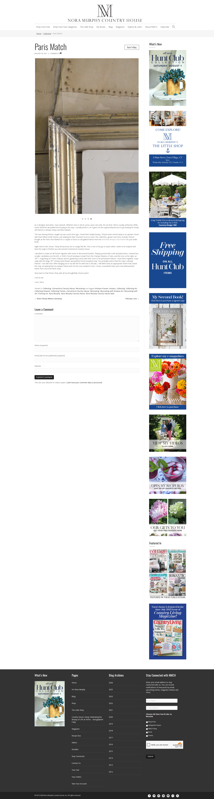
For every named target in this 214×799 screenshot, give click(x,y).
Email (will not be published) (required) (50, 355)
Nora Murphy (54, 293)
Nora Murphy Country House (73, 293)
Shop (74, 703)
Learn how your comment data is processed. (84, 382)
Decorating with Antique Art (111, 291)
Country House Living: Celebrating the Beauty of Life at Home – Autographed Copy (87, 719)
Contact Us (76, 763)
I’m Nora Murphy (78, 689)
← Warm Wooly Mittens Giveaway (48, 298)
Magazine (120, 27)
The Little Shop (86, 27)
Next (142, 138)
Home (74, 682)
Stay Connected (78, 756)
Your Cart (75, 770)
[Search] (173, 26)
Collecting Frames (58, 291)
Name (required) (41, 345)
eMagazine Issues (154, 725)
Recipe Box (76, 736)
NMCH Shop (152, 729)
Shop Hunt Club (43, 27)
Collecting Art (131, 288)
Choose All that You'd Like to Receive (159, 715)
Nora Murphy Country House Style (100, 293)
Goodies (75, 749)
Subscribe (164, 27)
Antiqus (112, 288)
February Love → (132, 298)
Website (38, 366)
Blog (111, 27)
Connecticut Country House (63, 288)
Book (150, 732)
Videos (74, 742)
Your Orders (76, 777)
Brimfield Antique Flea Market (114, 239)
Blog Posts (152, 722)
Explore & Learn (135, 27)
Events (150, 735)
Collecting (47, 288)
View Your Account (79, 784)
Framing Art (43, 293)
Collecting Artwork (42, 291)
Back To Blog (131, 47)
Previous (31, 138)
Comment (39, 314)
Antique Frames (101, 288)
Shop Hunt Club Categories (65, 27)
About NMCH (151, 27)
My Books (100, 27)
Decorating (80, 288)
